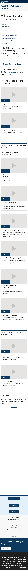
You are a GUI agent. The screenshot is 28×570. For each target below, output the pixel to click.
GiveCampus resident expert (11, 72)
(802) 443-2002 (14, 527)
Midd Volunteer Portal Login (11, 64)
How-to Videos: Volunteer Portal (9, 38)
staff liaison (9, 74)
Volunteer (14, 511)
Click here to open (6, 407)
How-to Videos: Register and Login (9, 35)
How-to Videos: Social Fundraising (9, 40)
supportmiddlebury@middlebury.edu (14, 529)
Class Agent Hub (4, 14)
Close (23, 554)
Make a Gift (14, 505)
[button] (23, 1)
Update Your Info (14, 498)
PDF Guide (4, 43)
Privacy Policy (23, 567)
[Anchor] (12, 83)
